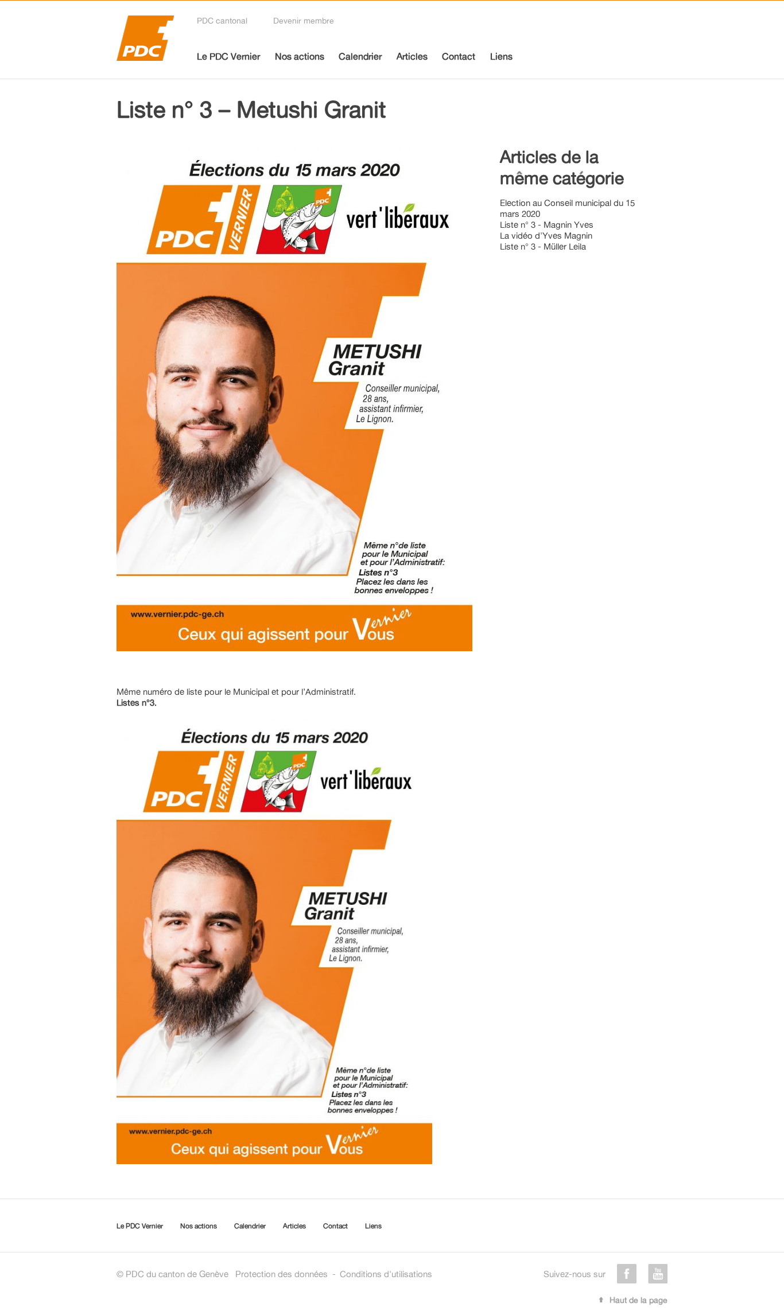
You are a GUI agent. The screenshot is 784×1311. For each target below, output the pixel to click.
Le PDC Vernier (228, 56)
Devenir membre (303, 20)
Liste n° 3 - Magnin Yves (546, 224)
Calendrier (360, 56)
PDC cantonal (222, 20)
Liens (501, 56)
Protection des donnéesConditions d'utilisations (333, 1274)
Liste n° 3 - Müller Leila (543, 246)
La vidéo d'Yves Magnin (546, 235)
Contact (458, 56)
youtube (657, 1273)
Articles (412, 56)
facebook (626, 1273)
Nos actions (299, 56)
